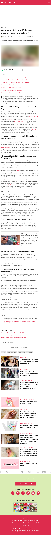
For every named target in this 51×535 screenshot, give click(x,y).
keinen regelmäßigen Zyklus (10, 141)
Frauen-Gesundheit (13, 25)
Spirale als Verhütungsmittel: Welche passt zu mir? (13, 335)
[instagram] (23, 493)
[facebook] (13, 493)
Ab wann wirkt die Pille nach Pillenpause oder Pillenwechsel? (15, 82)
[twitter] (28, 493)
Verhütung (29, 352)
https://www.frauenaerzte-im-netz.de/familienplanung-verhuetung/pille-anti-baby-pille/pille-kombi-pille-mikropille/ (20, 321)
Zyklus (18, 170)
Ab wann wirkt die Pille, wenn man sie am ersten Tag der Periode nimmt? (18, 77)
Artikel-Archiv (36, 522)
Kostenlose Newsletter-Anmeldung (25, 483)
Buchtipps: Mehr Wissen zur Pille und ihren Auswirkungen (14, 93)
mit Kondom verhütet (19, 121)
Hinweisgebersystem (17, 522)
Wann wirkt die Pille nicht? (7, 85)
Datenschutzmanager (17, 520)
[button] (20, 83)
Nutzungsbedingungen (25, 518)
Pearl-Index (33, 129)
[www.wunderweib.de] (8, 2)
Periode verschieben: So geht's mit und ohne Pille (12, 332)
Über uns (25, 522)
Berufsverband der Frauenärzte (15, 184)
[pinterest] (18, 493)
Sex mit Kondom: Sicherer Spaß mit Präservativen (13, 337)
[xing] (38, 493)
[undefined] (12, 473)
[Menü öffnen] (49, 2)
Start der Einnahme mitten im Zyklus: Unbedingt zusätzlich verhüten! (17, 79)
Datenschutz (35, 518)
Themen (30, 522)
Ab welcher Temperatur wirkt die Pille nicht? (11, 90)
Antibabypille (22, 352)
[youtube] (33, 493)
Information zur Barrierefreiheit (31, 520)
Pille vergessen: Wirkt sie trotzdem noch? (11, 87)
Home (2, 25)
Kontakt (24, 525)
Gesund (6, 25)
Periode (11, 119)
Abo (28, 525)
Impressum (16, 518)
